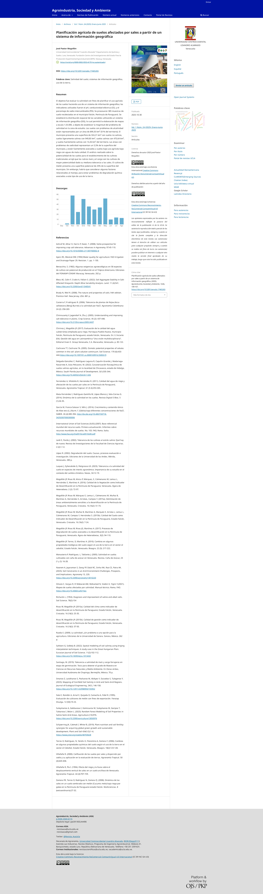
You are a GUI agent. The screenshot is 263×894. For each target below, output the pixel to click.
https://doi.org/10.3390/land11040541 (73, 286)
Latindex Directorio (182, 194)
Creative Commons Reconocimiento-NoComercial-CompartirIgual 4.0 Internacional (146, 208)
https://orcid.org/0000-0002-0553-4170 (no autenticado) (82, 62)
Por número (179, 154)
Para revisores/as (182, 213)
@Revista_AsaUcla (72, 836)
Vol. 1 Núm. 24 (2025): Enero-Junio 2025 (90, 24)
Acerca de (66, 15)
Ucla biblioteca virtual (184, 183)
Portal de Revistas (164, 15)
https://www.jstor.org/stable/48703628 (73, 735)
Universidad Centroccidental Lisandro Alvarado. (101, 841)
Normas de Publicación (87, 15)
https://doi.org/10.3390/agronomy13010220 (76, 577)
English (177, 65)
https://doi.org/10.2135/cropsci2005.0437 (75, 322)
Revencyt (178, 173)
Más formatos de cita (142, 295)
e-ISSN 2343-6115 (64, 819)
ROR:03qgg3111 (131, 841)
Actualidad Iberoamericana (186, 170)
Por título (178, 151)
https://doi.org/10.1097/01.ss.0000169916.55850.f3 (83, 355)
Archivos (67, 24)
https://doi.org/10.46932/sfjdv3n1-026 (73, 375)
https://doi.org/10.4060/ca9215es (71, 591)
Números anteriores (130, 15)
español (177, 69)
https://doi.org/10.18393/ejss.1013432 (73, 656)
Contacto (148, 15)
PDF (137, 101)
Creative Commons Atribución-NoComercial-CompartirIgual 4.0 (148, 173)
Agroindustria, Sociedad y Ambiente (81, 10)
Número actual (109, 15)
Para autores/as (181, 210)
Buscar (205, 15)
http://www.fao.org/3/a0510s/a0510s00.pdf (75, 434)
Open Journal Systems (184, 97)
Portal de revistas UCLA (184, 158)
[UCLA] (190, 33)
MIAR (176, 187)
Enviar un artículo (184, 85)
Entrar (208, 2)
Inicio (54, 15)
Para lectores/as (181, 217)
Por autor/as (179, 148)
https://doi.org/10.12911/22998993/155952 (75, 689)
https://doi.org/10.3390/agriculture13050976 (76, 718)
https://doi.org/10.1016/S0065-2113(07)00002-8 (77, 250)
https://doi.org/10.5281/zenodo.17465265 (80, 71)
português (178, 73)
